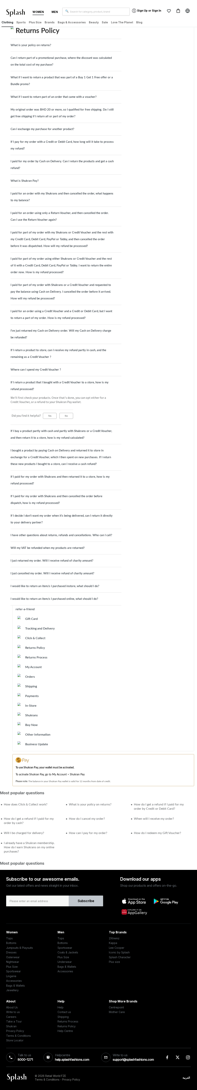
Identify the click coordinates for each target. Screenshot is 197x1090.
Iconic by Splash (119, 952)
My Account (33, 667)
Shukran (11, 1026)
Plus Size (12, 966)
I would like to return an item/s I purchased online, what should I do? (54, 598)
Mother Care (117, 1012)
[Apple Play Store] (134, 901)
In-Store (31, 705)
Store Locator (14, 1040)
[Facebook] (167, 1057)
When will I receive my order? (154, 818)
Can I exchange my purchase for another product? (42, 129)
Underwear (65, 961)
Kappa (113, 943)
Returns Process (36, 657)
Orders (30, 676)
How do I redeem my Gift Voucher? (157, 833)
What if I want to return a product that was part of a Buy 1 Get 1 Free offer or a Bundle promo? (62, 81)
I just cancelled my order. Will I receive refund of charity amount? (52, 573)
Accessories (14, 980)
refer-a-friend (25, 609)
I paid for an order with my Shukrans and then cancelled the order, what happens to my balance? (62, 197)
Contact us (64, 1012)
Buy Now (31, 725)
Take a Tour (14, 1021)
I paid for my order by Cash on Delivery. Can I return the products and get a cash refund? (62, 165)
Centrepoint (116, 1007)
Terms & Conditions (18, 1035)
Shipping (31, 686)
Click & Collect (35, 638)
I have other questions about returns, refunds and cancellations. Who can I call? (61, 535)
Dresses (11, 952)
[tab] (66, 45)
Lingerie (11, 976)
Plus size (114, 961)
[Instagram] (188, 1057)
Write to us (13, 1012)
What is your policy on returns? (31, 45)
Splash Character (120, 957)
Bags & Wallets (15, 985)
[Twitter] (177, 1057)
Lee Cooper (116, 947)
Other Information (37, 734)
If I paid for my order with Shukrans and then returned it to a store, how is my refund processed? (60, 480)
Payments (32, 696)
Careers (11, 1016)
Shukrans (31, 715)
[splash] (17, 14)
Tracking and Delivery (40, 628)
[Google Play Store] (166, 901)
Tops (9, 938)
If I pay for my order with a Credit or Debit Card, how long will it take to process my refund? (62, 145)
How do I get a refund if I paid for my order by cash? (29, 821)
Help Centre (65, 1031)
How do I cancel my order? (87, 818)
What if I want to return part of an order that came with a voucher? (54, 96)
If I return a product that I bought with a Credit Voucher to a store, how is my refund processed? (60, 386)
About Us (12, 1007)
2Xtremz (114, 938)
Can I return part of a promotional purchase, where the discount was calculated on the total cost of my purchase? (61, 61)
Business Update (36, 744)
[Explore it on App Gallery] (134, 911)
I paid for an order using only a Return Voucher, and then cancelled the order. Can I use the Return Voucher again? (60, 216)
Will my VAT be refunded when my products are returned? (48, 548)
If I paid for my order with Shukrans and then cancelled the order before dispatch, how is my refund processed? (56, 499)
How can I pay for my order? (88, 833)
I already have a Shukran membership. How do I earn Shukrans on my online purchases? (29, 847)
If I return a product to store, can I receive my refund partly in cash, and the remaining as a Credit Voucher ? (58, 353)
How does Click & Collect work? (25, 804)
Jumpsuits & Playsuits (19, 947)
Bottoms (11, 943)
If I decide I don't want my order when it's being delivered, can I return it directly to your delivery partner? (62, 519)
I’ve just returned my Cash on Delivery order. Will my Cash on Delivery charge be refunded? (61, 334)
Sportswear (13, 971)
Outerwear (13, 957)
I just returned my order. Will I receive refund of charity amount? (52, 560)
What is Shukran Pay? (25, 180)
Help (60, 1007)
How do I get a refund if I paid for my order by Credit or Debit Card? (159, 806)
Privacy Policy (15, 1031)
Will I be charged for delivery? (24, 833)
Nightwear (12, 961)
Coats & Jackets (68, 952)
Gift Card (31, 618)
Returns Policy (35, 647)
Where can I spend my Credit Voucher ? (36, 369)
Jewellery (12, 990)
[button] (169, 10)
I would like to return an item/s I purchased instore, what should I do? (55, 586)
